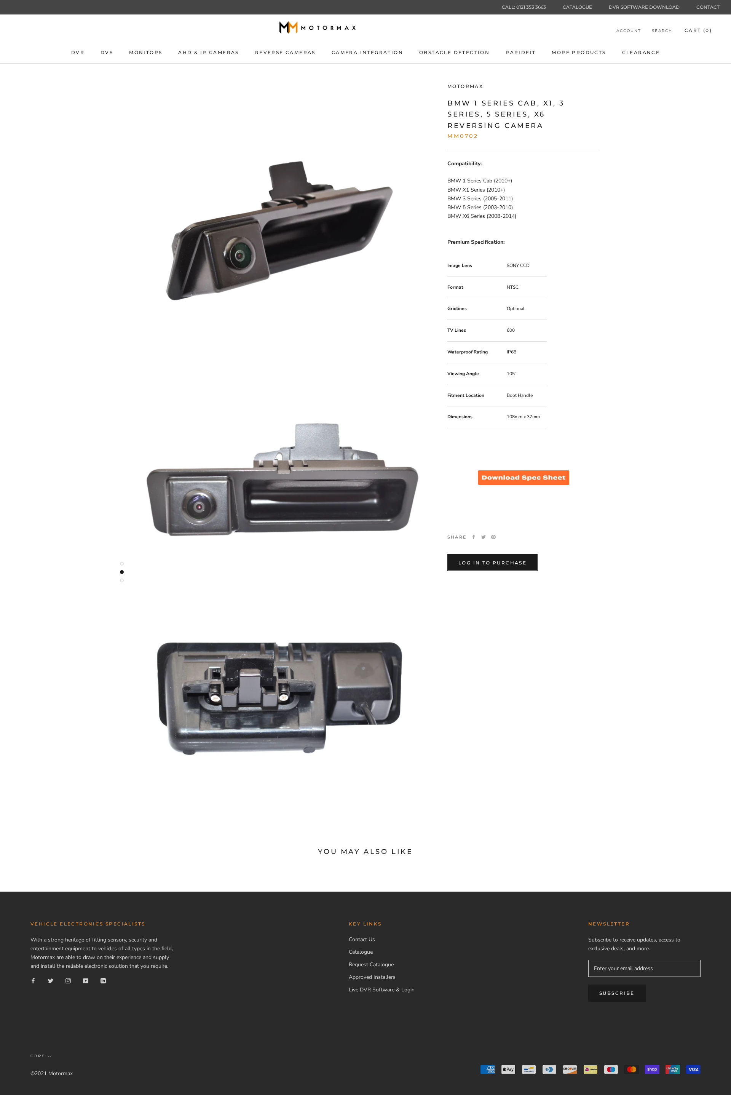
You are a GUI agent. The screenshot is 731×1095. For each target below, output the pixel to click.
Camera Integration (367, 52)
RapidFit (521, 52)
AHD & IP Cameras (208, 52)
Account (628, 30)
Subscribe (617, 993)
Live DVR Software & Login (382, 989)
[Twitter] (483, 537)
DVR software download (644, 7)
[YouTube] (85, 980)
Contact (708, 7)
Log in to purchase (492, 562)
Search (662, 30)
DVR (78, 52)
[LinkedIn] (103, 980)
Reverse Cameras (285, 52)
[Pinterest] (493, 537)
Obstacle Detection (454, 52)
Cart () (698, 30)
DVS (107, 52)
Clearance (641, 52)
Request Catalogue (371, 964)
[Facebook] (473, 537)
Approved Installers (372, 977)
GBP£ (37, 1055)
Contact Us (362, 939)
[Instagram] (68, 980)
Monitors (145, 52)
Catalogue (577, 7)
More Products (579, 52)
